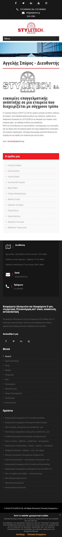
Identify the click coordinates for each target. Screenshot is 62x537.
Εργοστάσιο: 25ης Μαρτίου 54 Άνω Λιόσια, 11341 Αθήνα (26, 254)
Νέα (7, 379)
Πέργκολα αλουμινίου (14, 483)
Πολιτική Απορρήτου (36, 534)
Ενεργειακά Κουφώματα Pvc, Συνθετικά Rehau (25, 418)
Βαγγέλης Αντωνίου (16, 222)
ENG (33, 16)
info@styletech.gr (33, 13)
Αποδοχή (20, 534)
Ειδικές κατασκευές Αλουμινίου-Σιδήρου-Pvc (24, 455)
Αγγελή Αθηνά (13, 176)
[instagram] (46, 3)
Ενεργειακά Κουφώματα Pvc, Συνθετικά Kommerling (27, 464)
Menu (7, 38)
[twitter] (23, 3)
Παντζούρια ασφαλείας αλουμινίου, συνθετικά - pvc (27, 432)
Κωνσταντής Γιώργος (16, 182)
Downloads (10, 398)
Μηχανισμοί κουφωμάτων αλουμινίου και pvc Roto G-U (28, 469)
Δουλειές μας (11, 389)
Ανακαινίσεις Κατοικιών (15, 487)
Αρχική (8, 356)
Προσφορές (10, 384)
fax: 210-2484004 (39, 9)
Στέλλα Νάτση (13, 171)
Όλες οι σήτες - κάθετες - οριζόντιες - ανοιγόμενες (27, 441)
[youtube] (39, 3)
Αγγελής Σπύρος (14, 165)
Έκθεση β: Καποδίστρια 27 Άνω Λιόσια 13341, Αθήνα (25, 264)
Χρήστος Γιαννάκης (16, 205)
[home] (31, 34)
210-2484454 (25, 9)
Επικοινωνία (10, 403)
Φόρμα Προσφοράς (13, 393)
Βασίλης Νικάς (14, 199)
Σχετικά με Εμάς (12, 361)
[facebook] (16, 3)
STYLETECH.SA (16, 508)
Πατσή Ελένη (13, 210)
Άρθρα (8, 370)
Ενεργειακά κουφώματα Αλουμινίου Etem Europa (26, 422)
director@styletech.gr (15, 141)
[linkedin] (31, 3)
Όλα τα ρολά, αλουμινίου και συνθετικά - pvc (24, 427)
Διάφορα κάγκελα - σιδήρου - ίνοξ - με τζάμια (24, 450)
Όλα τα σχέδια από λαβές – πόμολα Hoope (23, 473)
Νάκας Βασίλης (14, 216)
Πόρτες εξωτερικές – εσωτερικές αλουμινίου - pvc (27, 460)
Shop (7, 365)
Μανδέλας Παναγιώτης (17, 227)
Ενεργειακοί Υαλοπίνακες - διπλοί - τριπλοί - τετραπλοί (29, 446)
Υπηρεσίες (9, 375)
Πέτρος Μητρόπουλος (17, 193)
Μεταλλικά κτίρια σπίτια (16, 478)
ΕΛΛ (28, 16)
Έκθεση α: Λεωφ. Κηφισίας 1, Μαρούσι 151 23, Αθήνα (25, 259)
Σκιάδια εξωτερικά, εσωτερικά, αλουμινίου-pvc (25, 436)
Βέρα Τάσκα (12, 188)
